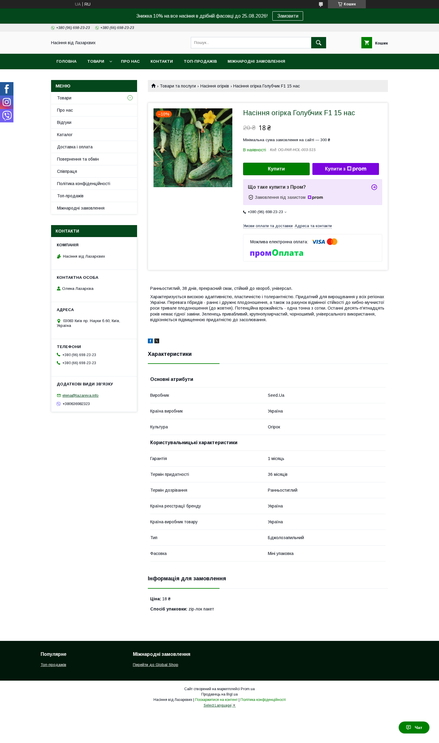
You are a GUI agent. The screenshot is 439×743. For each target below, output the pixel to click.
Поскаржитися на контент (216, 700)
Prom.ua (248, 689)
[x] (156, 341)
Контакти (162, 61)
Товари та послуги (178, 86)
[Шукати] (318, 42)
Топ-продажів (200, 61)
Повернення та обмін (78, 159)
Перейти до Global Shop (155, 664)
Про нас (130, 61)
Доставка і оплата (75, 146)
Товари (95, 61)
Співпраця (67, 171)
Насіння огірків (214, 86)
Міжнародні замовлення (256, 61)
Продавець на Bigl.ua (219, 694)
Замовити (287, 16)
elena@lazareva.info (80, 395)
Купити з (335, 168)
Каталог (65, 134)
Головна (66, 61)
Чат (418, 727)
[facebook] (150, 341)
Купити (276, 168)
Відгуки (64, 122)
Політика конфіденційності (83, 183)
